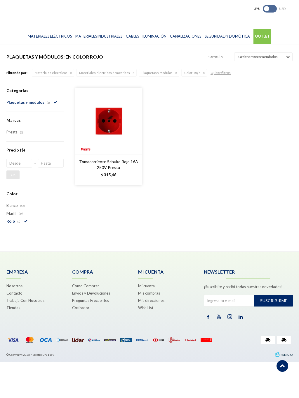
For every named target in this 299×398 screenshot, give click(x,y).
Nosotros (14, 285)
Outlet (262, 36)
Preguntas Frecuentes (90, 300)
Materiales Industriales (98, 36)
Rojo (192, 73)
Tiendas (13, 307)
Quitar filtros (221, 73)
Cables (132, 36)
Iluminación (154, 36)
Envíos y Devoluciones (91, 293)
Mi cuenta (146, 285)
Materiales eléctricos (51, 73)
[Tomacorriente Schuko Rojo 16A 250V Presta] (108, 121)
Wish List (145, 307)
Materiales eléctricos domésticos (104, 73)
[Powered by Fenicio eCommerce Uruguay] (284, 354)
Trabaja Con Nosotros (25, 300)
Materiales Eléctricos (50, 36)
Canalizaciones (185, 36)
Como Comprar (85, 285)
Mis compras (149, 293)
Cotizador (80, 307)
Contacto (14, 293)
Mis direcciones (151, 300)
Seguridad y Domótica (227, 36)
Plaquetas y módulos (157, 73)
